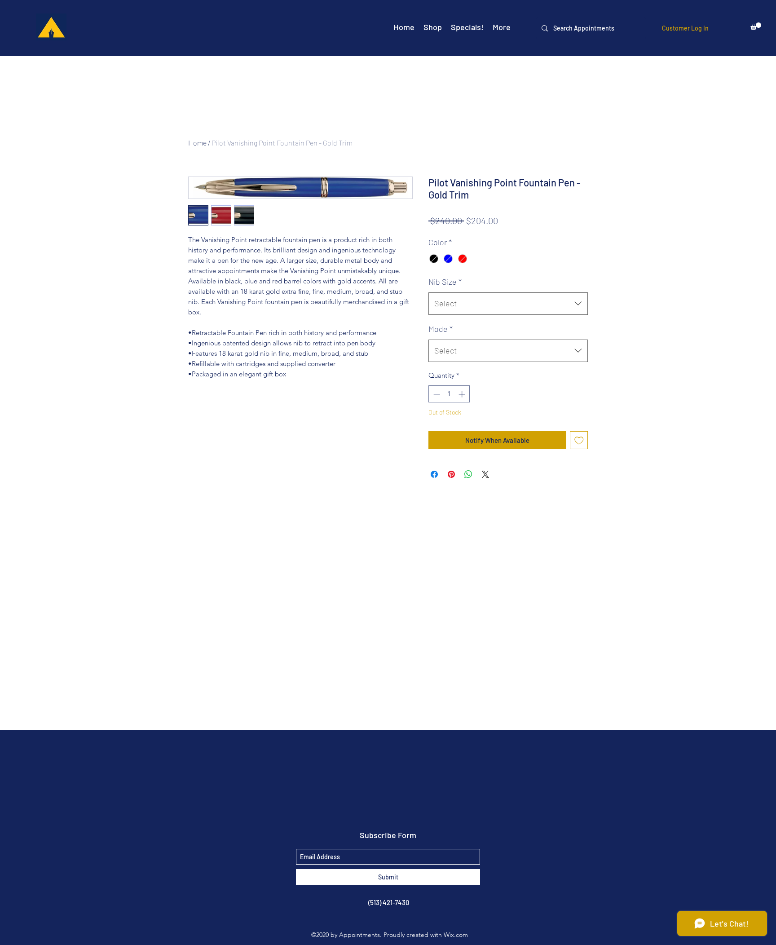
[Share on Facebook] (434, 474)
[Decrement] (436, 394)
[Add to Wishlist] (579, 440)
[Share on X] (485, 474)
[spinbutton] (449, 394)
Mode (440, 329)
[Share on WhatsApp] (468, 474)
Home (197, 142)
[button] (755, 26)
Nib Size (445, 282)
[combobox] (508, 303)
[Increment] (463, 394)
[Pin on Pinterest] (451, 474)
